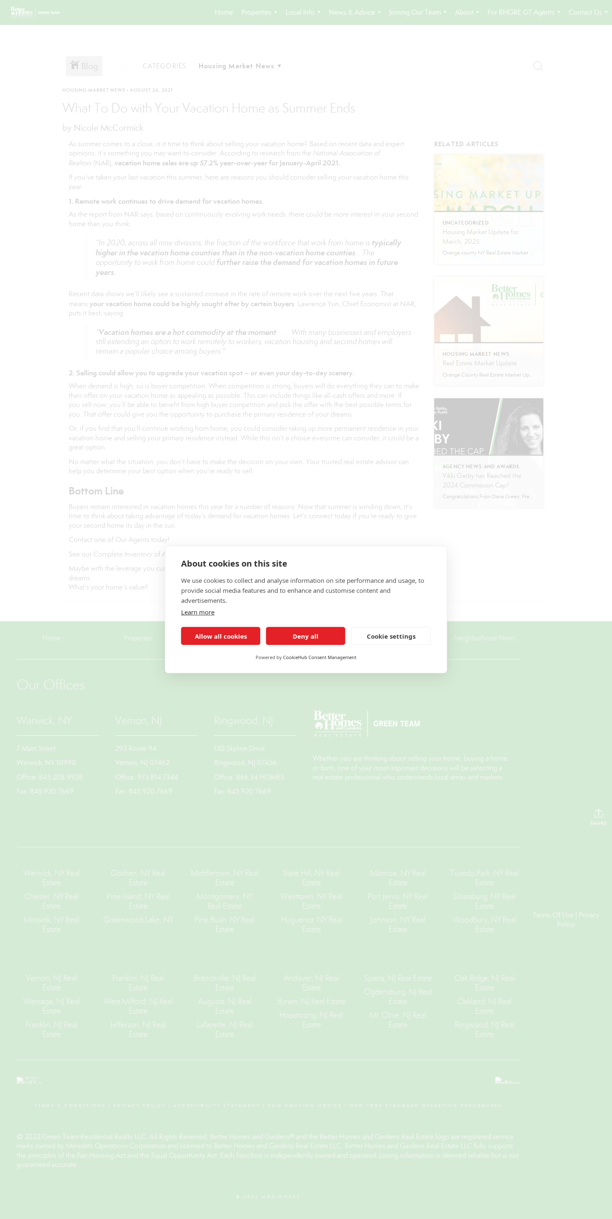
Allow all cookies (221, 636)
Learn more (197, 612)
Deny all (305, 636)
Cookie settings (391, 636)
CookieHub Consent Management (319, 657)
